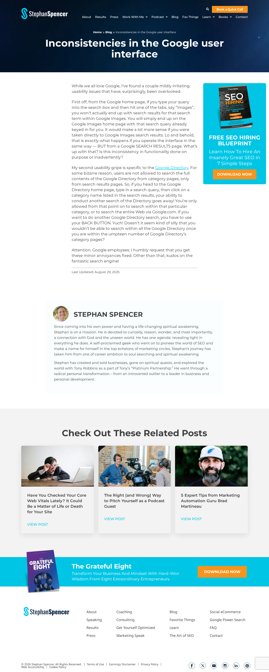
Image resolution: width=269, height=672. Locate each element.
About (86, 17)
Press (114, 17)
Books (223, 17)
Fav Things (190, 17)
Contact (242, 17)
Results (100, 17)
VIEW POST (37, 524)
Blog (175, 17)
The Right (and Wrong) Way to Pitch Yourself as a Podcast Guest (134, 501)
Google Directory (171, 167)
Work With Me (133, 17)
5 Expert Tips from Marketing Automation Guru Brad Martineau (210, 501)
